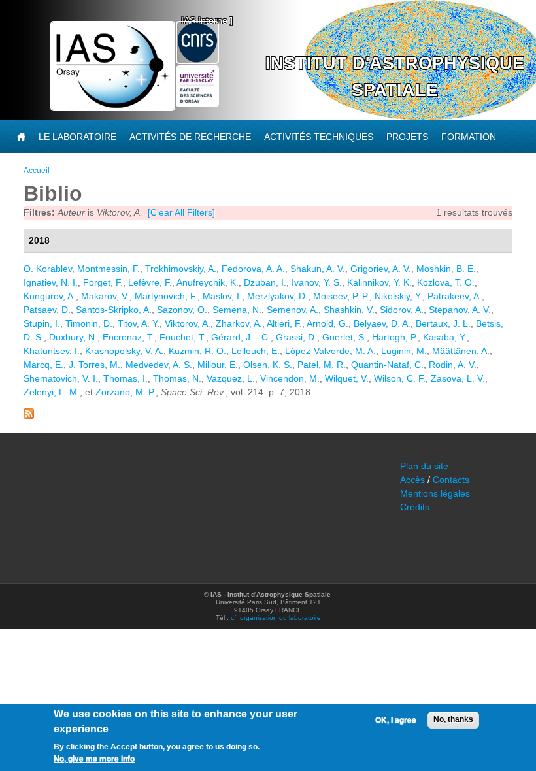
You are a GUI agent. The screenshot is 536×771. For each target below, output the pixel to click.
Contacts (451, 479)
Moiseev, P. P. (341, 296)
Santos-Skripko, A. (114, 309)
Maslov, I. (222, 296)
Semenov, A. (292, 309)
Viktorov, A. (187, 323)
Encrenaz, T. (128, 337)
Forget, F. (103, 282)
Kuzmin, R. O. (197, 351)
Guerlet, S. (344, 337)
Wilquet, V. (347, 378)
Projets (407, 136)
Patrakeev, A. (454, 296)
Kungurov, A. (50, 296)
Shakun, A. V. (317, 268)
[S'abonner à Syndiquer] (29, 415)
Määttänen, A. (461, 351)
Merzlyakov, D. (277, 296)
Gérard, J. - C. (241, 337)
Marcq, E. (43, 364)
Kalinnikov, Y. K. (379, 282)
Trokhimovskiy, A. (180, 268)
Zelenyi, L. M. (52, 392)
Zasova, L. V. (458, 378)
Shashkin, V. (349, 309)
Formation (468, 136)
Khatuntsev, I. (52, 351)
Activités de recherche (190, 136)
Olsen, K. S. (267, 364)
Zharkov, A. (239, 323)
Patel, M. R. (321, 364)
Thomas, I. (125, 378)
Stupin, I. (42, 323)
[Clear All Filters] (181, 212)
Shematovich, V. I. (61, 378)
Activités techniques (318, 136)
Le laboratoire (77, 136)
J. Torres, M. (94, 364)
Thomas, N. (177, 378)
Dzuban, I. (265, 282)
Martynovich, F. (166, 296)
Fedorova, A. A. (253, 268)
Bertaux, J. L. (443, 323)
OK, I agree (395, 720)
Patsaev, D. (47, 309)
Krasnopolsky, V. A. (124, 351)
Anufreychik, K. (207, 282)
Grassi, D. (296, 337)
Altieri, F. (284, 323)
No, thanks (453, 719)
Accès (412, 479)
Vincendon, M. (290, 378)
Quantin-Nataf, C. (387, 364)
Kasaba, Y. (445, 337)
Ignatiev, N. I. (51, 282)
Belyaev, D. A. (382, 323)
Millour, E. (217, 364)
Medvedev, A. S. (159, 364)
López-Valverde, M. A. (330, 351)
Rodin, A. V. (453, 364)
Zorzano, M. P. (125, 392)
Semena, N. (236, 309)
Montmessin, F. (108, 268)
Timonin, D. (88, 323)
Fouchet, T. (182, 337)
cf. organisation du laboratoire (276, 617)
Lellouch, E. (255, 351)
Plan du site (424, 466)
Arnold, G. (327, 323)
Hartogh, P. (395, 337)
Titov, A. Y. (138, 323)
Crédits (414, 507)
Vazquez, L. (231, 378)
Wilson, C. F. (400, 378)
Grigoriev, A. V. (380, 268)
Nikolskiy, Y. (398, 296)
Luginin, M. (404, 351)
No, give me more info (94, 758)
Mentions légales (435, 493)
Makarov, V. (105, 296)
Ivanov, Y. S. (317, 282)
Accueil (37, 170)
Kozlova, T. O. (446, 282)
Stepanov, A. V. (460, 309)
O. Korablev (48, 268)
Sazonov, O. (182, 309)
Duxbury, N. (73, 337)
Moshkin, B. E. (446, 268)
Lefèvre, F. (150, 282)
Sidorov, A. (402, 309)
